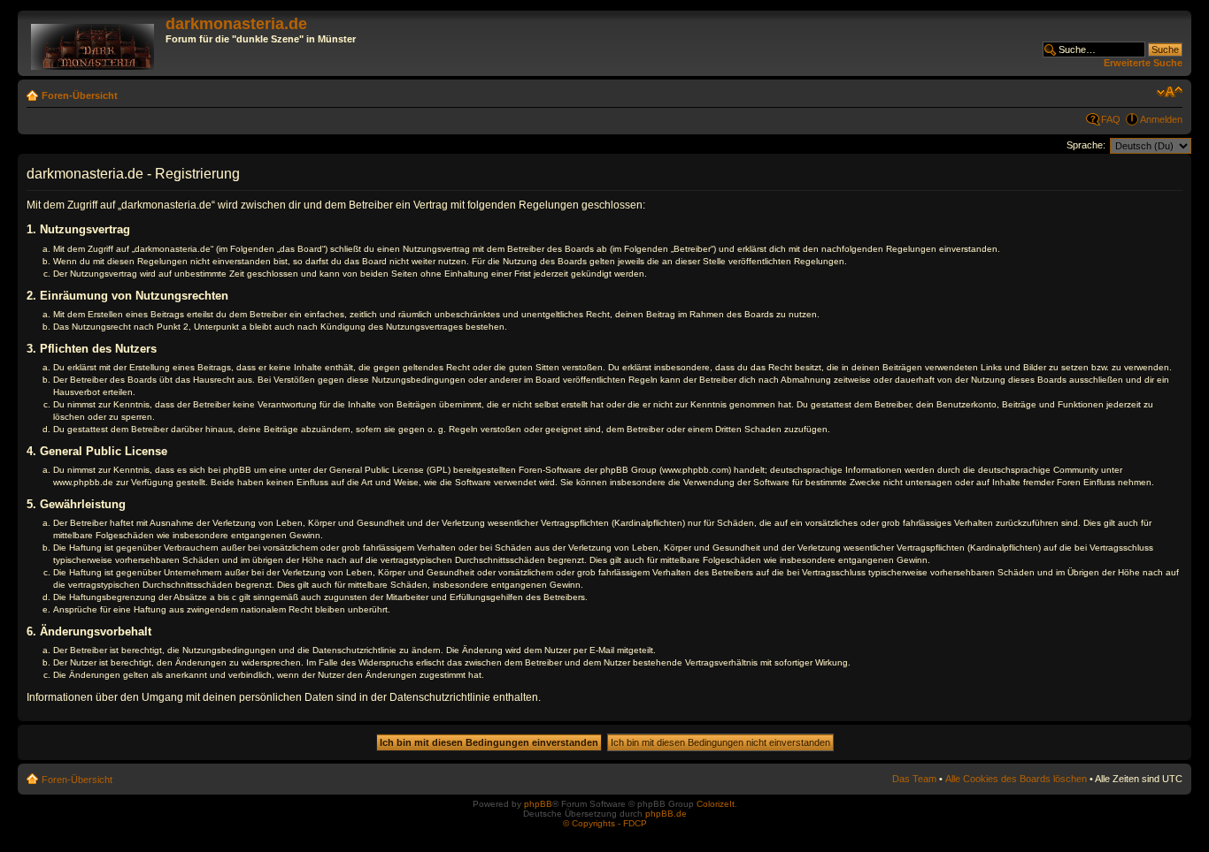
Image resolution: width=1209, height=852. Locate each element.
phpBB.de (666, 813)
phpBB (538, 804)
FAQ (1110, 119)
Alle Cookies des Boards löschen (1016, 778)
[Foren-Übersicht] (94, 43)
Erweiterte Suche (1143, 62)
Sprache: (1086, 145)
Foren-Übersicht (80, 95)
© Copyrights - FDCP (605, 823)
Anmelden (1161, 119)
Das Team (914, 778)
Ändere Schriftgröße (1169, 92)
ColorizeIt (716, 804)
